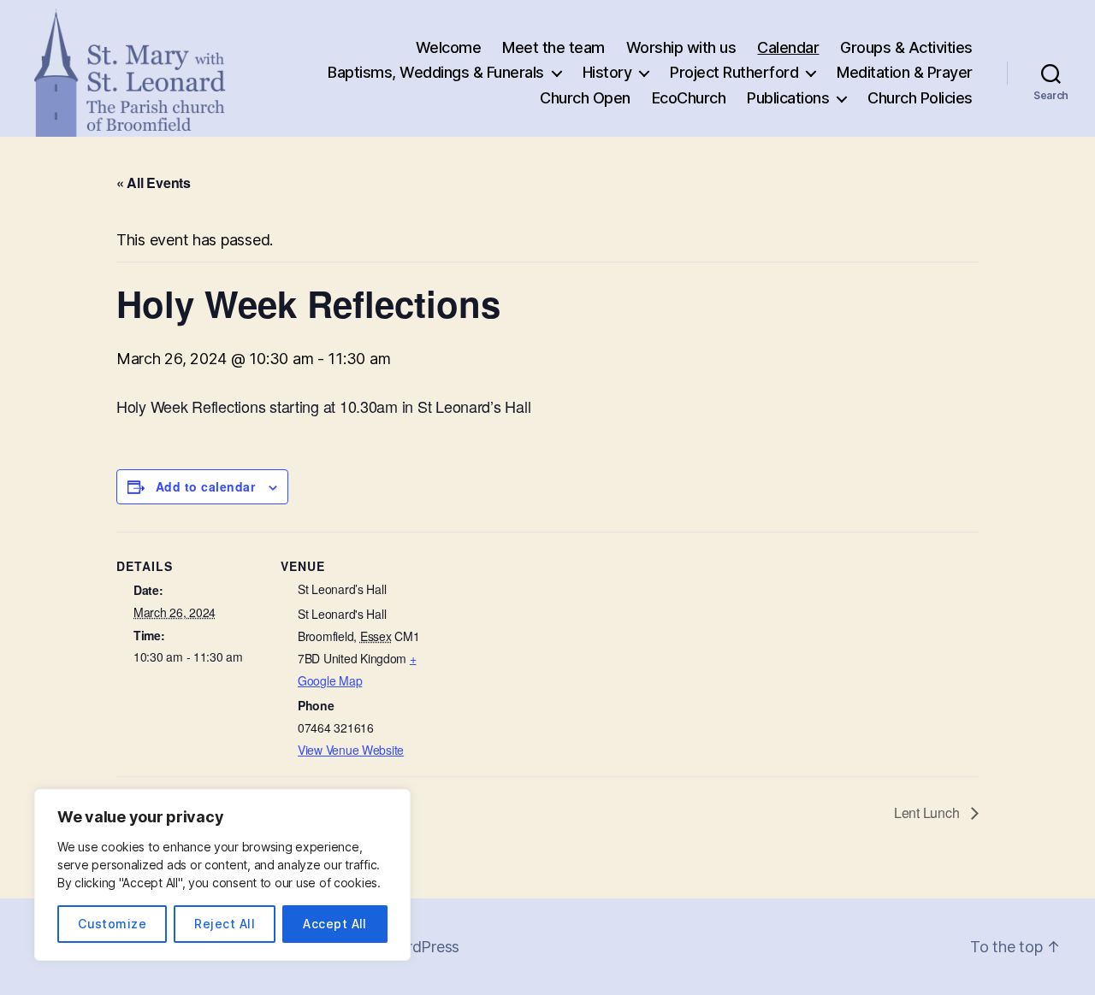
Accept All (335, 923)
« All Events (153, 182)
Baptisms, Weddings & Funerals (436, 72)
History (607, 72)
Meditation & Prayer (905, 72)
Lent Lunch (928, 812)
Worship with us (681, 47)
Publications (788, 98)
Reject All (224, 923)
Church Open (585, 98)
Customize (112, 923)
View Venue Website (351, 749)
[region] (222, 875)
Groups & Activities (906, 47)
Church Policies (920, 98)
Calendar (788, 47)
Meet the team (553, 47)
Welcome (449, 47)
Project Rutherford (734, 72)
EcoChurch (689, 98)
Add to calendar (205, 486)
